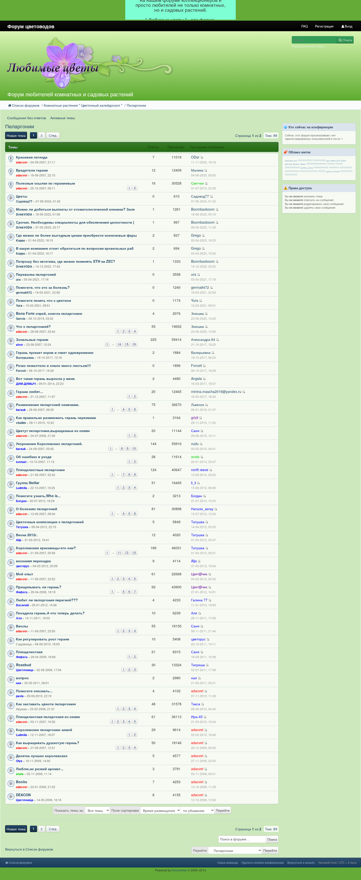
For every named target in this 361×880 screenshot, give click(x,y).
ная (18, 683)
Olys (19, 761)
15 (126, 344)
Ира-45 (197, 716)
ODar (195, 157)
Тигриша (198, 664)
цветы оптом (332, 171)
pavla (20, 696)
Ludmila (21, 488)
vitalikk (21, 423)
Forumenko (179, 870)
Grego (196, 235)
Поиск (272, 839)
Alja (18, 540)
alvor (19, 345)
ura (18, 279)
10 (134, 448)
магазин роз (291, 160)
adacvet (21, 162)
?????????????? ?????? (313, 171)
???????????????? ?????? (320, 164)
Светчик (197, 183)
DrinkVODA (24, 214)
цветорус (22, 566)
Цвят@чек (199, 573)
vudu (195, 443)
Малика (197, 170)
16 (134, 344)
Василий (22, 605)
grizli (194, 417)
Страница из (248, 135)
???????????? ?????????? (312, 160)
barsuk (21, 410)
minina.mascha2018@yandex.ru (216, 391)
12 (126, 552)
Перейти (200, 850)
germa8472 (24, 292)
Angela (196, 378)
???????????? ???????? (326, 167)
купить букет (299, 164)
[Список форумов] (135, 62)
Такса (195, 703)
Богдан (21, 501)
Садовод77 (24, 201)
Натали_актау (202, 508)
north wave (199, 469)
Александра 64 (203, 339)
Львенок (197, 404)
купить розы (306, 167)
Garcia (20, 319)
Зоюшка (197, 313)
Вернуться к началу (301, 862)
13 (134, 552)
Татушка (22, 527)
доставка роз (333, 160)
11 (119, 552)
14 (119, 344)
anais (195, 456)
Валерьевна (25, 358)
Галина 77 (199, 599)
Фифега (22, 592)
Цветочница (24, 670)
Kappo (20, 240)
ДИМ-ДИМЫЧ (26, 384)
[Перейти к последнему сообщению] (201, 157)
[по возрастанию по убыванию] (206, 810)
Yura (19, 305)
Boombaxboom (203, 209)
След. (53, 135)
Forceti (21, 371)
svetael (21, 462)
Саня (195, 430)
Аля (19, 618)
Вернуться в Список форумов (29, 849)
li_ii (193, 482)
